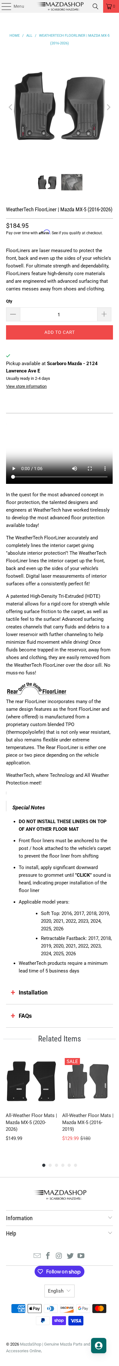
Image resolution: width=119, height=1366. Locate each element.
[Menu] (3, 6)
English (55, 1291)
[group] (31, 1102)
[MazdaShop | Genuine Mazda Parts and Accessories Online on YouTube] (81, 1256)
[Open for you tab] (98, 1345)
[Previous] (11, 107)
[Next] (108, 107)
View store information (26, 386)
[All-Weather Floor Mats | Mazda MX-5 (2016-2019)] (88, 1081)
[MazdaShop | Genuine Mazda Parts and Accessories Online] (59, 6)
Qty (9, 301)
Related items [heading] (59, 1038)
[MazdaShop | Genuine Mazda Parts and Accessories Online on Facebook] (48, 1256)
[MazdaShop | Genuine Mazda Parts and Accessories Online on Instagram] (59, 1256)
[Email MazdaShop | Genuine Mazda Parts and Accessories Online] (37, 1256)
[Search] (95, 6)
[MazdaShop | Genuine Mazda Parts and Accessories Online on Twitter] (70, 1256)
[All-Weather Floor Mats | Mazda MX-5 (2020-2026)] (31, 1081)
